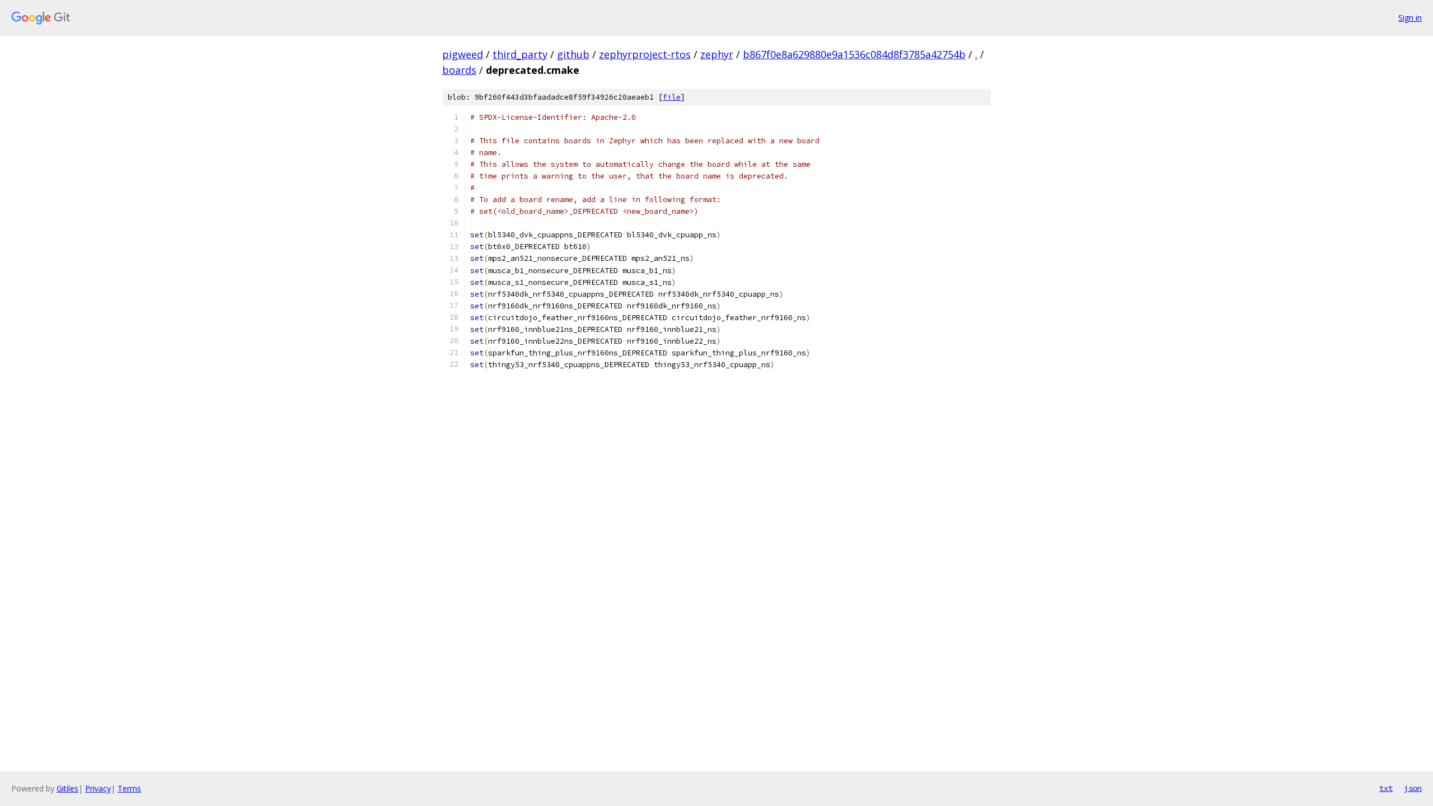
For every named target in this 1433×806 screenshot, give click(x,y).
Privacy (98, 788)
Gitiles (67, 788)
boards (459, 70)
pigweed (462, 54)
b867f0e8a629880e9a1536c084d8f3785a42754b (854, 54)
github (573, 54)
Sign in (1410, 17)
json (1413, 788)
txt (1386, 788)
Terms (129, 788)
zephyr (716, 54)
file (672, 97)
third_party (520, 54)
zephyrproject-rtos (645, 54)
